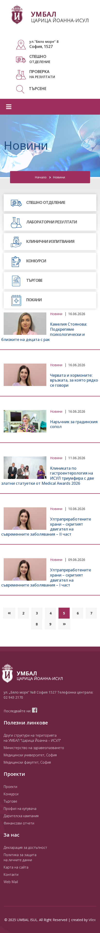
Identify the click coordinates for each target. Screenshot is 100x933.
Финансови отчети (19, 823)
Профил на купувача (20, 808)
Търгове (10, 801)
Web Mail (11, 881)
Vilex (92, 919)
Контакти (11, 874)
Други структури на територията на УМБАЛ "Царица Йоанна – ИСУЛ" (32, 738)
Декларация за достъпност (25, 847)
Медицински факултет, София (27, 762)
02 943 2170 (13, 697)
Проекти (10, 786)
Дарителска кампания (21, 816)
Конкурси (11, 794)
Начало (41, 177)
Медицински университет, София (30, 755)
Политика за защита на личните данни (20, 857)
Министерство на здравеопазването (34, 747)
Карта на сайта (16, 867)
